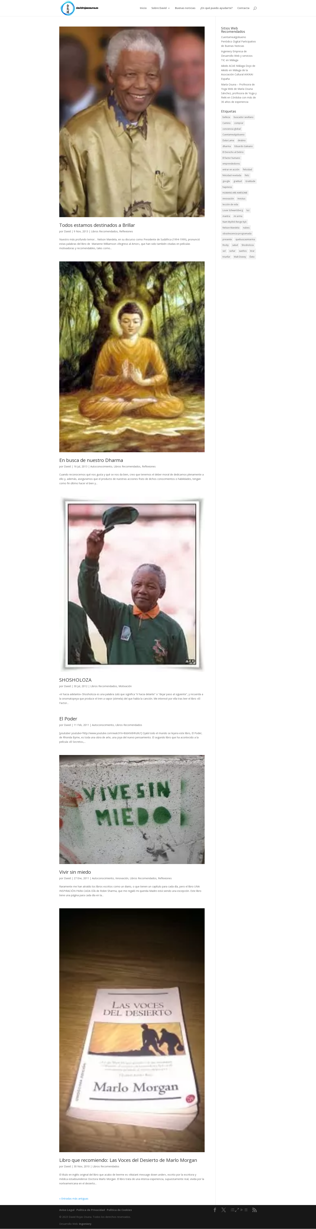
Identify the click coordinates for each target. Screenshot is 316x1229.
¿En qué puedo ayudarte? (216, 8)
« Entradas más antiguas (73, 1198)
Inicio (143, 8)
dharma (227, 146)
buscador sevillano (243, 117)
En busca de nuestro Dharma (91, 460)
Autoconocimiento (101, 466)
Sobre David (159, 8)
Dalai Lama (228, 140)
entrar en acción (231, 169)
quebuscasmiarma (245, 239)
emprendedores (231, 163)
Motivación (125, 686)
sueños (243, 250)
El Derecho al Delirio (233, 152)
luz (248, 210)
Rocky (226, 245)
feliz (247, 175)
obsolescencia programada (237, 233)
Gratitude (250, 181)
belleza (226, 117)
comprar (238, 123)
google (226, 181)
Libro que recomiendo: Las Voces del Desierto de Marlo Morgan (128, 1160)
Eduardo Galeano (243, 146)
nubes (246, 227)
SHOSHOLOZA (75, 680)
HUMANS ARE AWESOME (235, 192)
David (67, 231)
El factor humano (231, 158)
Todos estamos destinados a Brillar (97, 225)
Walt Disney (240, 256)
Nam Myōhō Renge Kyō (235, 221)
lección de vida (230, 204)
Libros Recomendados (104, 231)
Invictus (241, 198)
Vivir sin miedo (75, 872)
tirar (252, 250)
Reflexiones (126, 231)
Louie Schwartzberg (233, 210)
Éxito (252, 256)
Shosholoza (248, 245)
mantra (226, 216)
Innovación (121, 878)
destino (242, 140)
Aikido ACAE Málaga (233, 66)
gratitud (238, 181)
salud (235, 245)
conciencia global (232, 128)
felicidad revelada (232, 175)
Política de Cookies (119, 1210)
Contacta (243, 8)
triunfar (226, 256)
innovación (228, 198)
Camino (227, 123)
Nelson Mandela (231, 227)
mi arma (238, 216)
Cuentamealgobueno (233, 37)
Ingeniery (226, 51)
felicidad (247, 169)
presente (227, 239)
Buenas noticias (185, 8)
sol (224, 250)
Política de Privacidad (90, 1210)
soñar (232, 250)
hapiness (227, 187)
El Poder (68, 718)
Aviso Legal (66, 1210)
